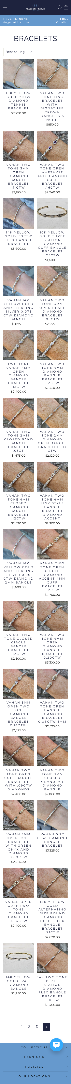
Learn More (34, 1056)
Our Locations (35, 1076)
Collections (34, 1047)
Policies (34, 1066)
